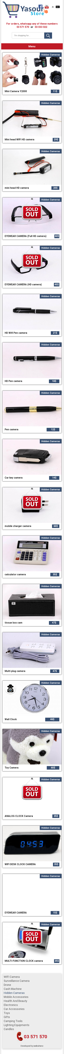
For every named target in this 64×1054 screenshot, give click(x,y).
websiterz (38, 1046)
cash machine (13, 988)
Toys (7, 1013)
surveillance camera (17, 980)
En (58, 7)
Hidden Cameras (14, 992)
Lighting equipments (16, 1025)
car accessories (14, 1009)
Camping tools (13, 1021)
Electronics (11, 1005)
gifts (7, 1017)
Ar (53, 7)
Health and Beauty (15, 1001)
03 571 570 (35, 1036)
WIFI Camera (12, 976)
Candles (9, 1029)
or (32, 27)
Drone (7, 984)
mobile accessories (16, 997)
